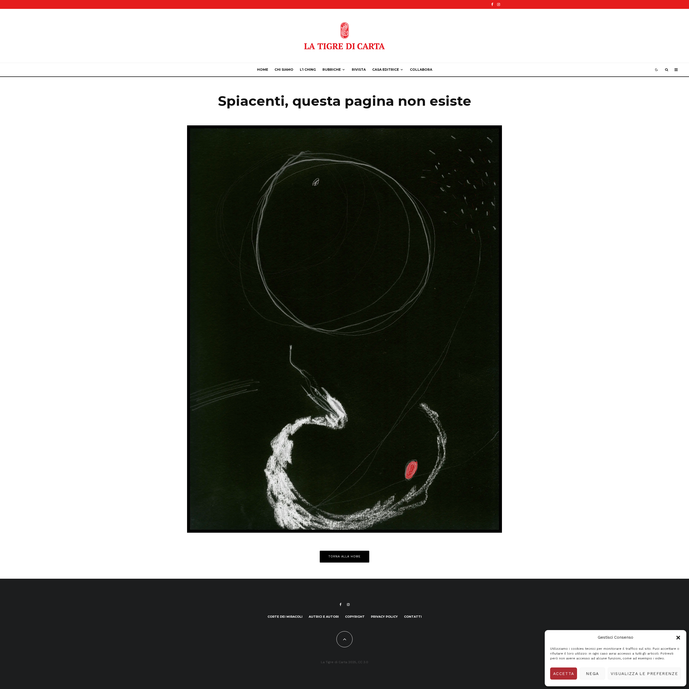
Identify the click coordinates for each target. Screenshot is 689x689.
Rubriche (331, 70)
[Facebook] (492, 4)
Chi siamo (284, 70)
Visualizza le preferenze (644, 673)
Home (262, 70)
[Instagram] (498, 4)
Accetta (563, 673)
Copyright (355, 617)
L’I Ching (308, 70)
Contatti (413, 617)
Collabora (421, 70)
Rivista (359, 70)
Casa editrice (385, 70)
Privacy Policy (384, 617)
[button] (678, 637)
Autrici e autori (324, 617)
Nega (592, 673)
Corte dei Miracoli (285, 617)
